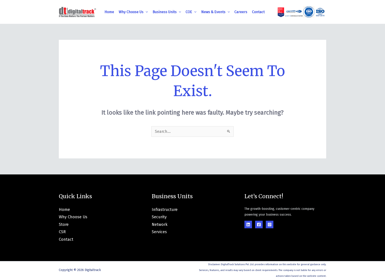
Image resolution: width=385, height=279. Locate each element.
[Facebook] (259, 224)
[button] (145, 12)
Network (160, 224)
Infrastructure (165, 209)
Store (64, 224)
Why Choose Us (131, 12)
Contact (258, 12)
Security (159, 216)
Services (159, 231)
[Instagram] (269, 224)
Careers (240, 12)
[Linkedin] (248, 224)
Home (109, 12)
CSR (62, 231)
